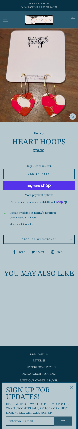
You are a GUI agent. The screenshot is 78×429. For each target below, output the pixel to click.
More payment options (39, 195)
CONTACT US (39, 354)
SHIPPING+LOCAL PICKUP (39, 367)
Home (38, 133)
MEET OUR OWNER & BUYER (39, 380)
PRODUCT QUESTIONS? (39, 239)
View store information (21, 224)
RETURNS (39, 360)
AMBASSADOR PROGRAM (39, 374)
